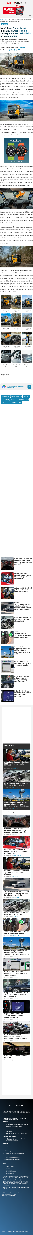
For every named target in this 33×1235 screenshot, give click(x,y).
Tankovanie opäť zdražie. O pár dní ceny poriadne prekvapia (22, 635)
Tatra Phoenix (5, 402)
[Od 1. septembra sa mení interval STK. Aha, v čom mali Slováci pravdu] (7, 672)
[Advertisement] (16, 482)
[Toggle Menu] (30, 15)
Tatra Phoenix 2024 (16, 402)
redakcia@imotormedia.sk (21, 1133)
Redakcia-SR (16, 897)
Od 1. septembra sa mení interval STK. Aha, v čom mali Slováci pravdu (22, 664)
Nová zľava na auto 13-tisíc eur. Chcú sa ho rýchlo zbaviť (22, 619)
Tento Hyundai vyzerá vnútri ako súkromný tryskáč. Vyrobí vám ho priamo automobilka (22, 606)
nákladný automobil (16, 396)
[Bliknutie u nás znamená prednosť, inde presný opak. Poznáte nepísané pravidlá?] (7, 569)
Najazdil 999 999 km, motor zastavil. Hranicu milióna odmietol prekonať (22, 693)
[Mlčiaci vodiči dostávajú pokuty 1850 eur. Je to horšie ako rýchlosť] (7, 598)
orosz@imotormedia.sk (17, 1126)
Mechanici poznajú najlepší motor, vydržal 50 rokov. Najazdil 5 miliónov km (22, 576)
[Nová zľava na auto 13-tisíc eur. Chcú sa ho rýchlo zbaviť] (7, 628)
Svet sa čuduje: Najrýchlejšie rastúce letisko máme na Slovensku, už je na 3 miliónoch (22, 650)
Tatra (27, 399)
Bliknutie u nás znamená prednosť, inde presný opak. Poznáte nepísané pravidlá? (23, 561)
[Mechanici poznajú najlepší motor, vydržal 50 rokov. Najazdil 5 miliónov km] (7, 584)
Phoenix (13, 399)
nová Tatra (26, 396)
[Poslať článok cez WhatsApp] (16, 50)
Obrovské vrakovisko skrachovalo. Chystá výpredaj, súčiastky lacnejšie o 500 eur (16, 1036)
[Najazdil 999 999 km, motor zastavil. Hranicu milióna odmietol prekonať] (7, 701)
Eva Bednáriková (17, 855)
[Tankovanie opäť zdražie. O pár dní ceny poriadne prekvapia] (7, 643)
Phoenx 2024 (20, 399)
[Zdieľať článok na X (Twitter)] (12, 50)
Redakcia (22, 47)
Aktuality (6, 19)
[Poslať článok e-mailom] (19, 50)
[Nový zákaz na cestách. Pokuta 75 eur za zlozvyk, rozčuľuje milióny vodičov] (7, 687)
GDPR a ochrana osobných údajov (11, 1159)
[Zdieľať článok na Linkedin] (14, 50)
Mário (14, 1060)
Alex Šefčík (15, 768)
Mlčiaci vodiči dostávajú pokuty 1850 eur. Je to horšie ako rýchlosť (23, 589)
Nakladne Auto (5, 396)
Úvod (1, 19)
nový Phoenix (5, 399)
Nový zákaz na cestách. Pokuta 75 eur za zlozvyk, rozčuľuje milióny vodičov (22, 678)
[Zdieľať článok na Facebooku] (9, 50)
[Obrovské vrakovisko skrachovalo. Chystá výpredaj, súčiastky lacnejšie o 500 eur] (16, 1033)
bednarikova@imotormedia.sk (21, 1124)
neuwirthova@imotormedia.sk (13, 1156)
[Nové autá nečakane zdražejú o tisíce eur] (16, 1054)
